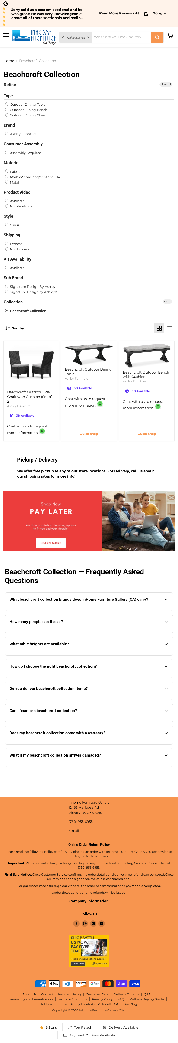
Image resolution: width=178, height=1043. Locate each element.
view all (166, 84)
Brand (9, 125)
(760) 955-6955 (88, 867)
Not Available (20, 206)
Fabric (14, 172)
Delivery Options (126, 994)
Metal (14, 182)
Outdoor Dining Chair (27, 115)
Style (8, 216)
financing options (47, 721)
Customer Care (97, 994)
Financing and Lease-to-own (31, 999)
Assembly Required (25, 153)
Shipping (12, 235)
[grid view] (159, 328)
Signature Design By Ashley (32, 287)
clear (167, 301)
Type (8, 95)
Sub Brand (13, 277)
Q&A (147, 994)
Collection (13, 301)
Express (15, 244)
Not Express (19, 249)
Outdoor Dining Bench (28, 110)
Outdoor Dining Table (27, 104)
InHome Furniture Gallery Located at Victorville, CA (79, 1004)
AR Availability (17, 259)
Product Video (17, 192)
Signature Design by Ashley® (33, 292)
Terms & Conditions (72, 999)
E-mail (74, 831)
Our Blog (130, 1004)
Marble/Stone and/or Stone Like (35, 177)
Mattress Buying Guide (146, 999)
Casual (15, 225)
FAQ (121, 999)
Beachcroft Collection (28, 311)
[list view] (169, 328)
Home (8, 61)
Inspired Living (69, 994)
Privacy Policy (102, 999)
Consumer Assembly (23, 143)
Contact (47, 994)
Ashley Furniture (23, 134)
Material (12, 162)
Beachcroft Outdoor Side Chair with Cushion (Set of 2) (29, 396)
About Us (29, 994)
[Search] (157, 37)
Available (17, 201)
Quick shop (89, 434)
